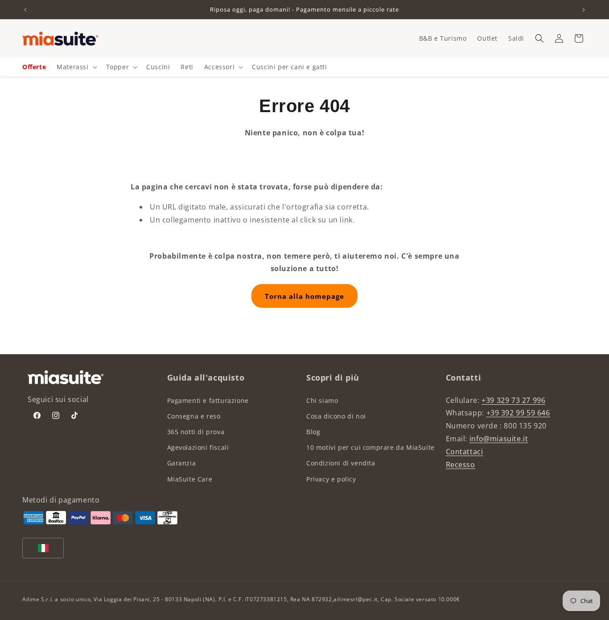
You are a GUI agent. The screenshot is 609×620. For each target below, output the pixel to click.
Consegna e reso (194, 416)
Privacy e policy (331, 479)
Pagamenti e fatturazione (208, 400)
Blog (313, 431)
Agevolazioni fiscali (198, 447)
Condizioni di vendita (340, 463)
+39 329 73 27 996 (513, 400)
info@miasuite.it (498, 439)
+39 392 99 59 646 (518, 413)
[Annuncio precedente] (25, 9)
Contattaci (464, 452)
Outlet (487, 38)
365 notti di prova (196, 431)
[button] (539, 38)
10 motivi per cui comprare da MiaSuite (370, 447)
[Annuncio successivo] (583, 9)
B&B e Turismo (443, 38)
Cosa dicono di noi (336, 416)
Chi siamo (322, 400)
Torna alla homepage (304, 296)
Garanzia (181, 463)
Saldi (516, 38)
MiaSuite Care (190, 479)
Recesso (460, 464)
